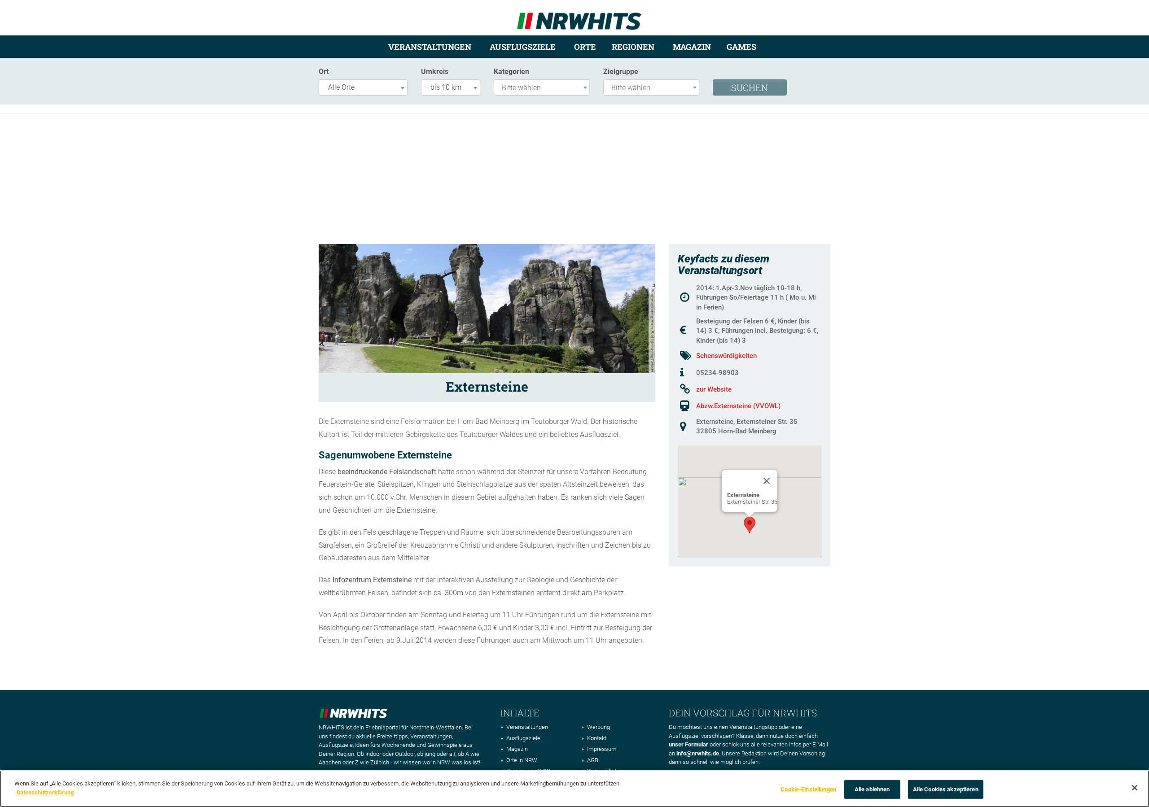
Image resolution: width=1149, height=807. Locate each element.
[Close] (766, 481)
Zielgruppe (620, 71)
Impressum (602, 749)
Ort (324, 71)
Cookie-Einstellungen (808, 789)
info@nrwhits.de (697, 753)
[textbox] (544, 88)
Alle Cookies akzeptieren (945, 789)
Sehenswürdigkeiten (726, 356)
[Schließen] (1135, 788)
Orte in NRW (521, 760)
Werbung (598, 727)
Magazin (692, 46)
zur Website (714, 389)
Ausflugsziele (523, 46)
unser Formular (688, 744)
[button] (749, 525)
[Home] (579, 17)
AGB (592, 760)
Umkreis (434, 71)
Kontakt (596, 738)
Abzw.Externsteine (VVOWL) (738, 406)
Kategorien (511, 71)
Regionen (633, 46)
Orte (585, 46)
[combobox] (363, 87)
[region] (574, 788)
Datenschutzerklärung (45, 792)
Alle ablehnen (872, 789)
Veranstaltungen (429, 46)
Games (741, 46)
